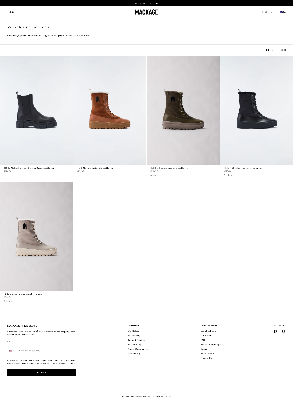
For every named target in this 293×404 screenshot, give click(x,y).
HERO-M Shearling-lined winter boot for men (169, 168)
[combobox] (12, 350)
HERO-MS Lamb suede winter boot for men (95, 168)
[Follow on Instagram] (284, 331)
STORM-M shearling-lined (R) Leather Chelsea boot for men (29, 168)
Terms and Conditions (40, 360)
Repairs (204, 349)
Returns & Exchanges (211, 344)
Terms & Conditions (137, 340)
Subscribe (41, 372)
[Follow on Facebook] (275, 331)
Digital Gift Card (208, 331)
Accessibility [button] (134, 353)
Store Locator (207, 353)
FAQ (203, 340)
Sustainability (134, 335)
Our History (133, 331)
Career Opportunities (138, 349)
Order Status (207, 335)
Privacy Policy (58, 360)
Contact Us (206, 358)
